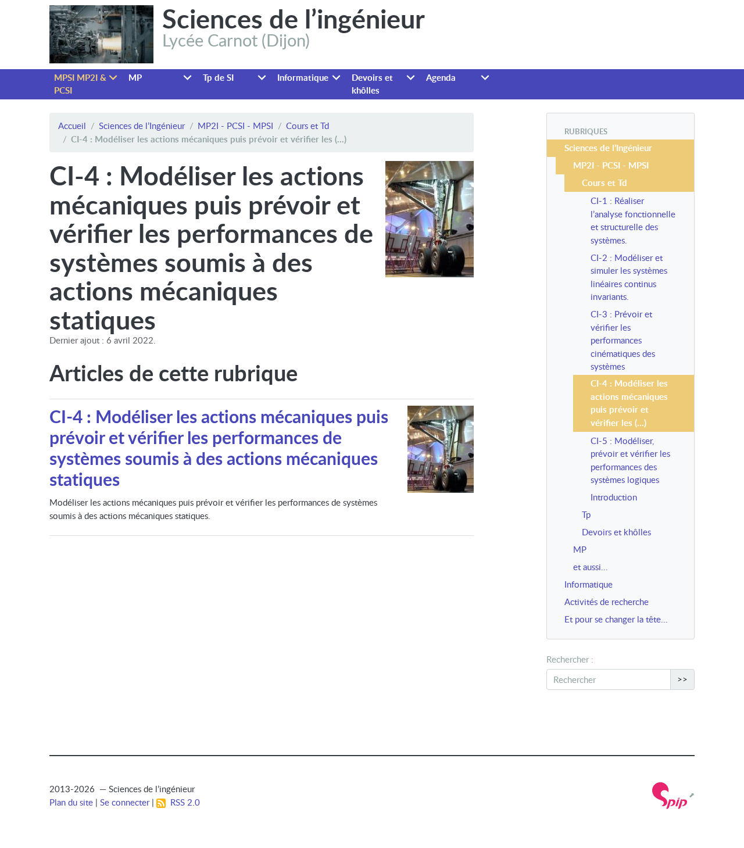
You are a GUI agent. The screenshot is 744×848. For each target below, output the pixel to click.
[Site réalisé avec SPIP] (673, 794)
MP (135, 77)
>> (682, 679)
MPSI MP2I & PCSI (80, 84)
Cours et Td (307, 125)
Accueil (72, 125)
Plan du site (71, 802)
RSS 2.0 (183, 802)
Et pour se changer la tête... (616, 619)
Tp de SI (218, 77)
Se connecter (124, 802)
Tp (586, 514)
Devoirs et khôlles (372, 84)
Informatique (302, 77)
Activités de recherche (606, 601)
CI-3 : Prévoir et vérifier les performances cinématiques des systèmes (623, 340)
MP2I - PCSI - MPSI (235, 125)
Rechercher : (569, 659)
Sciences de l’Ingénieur (142, 125)
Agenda (441, 77)
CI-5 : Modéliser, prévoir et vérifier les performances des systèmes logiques (630, 460)
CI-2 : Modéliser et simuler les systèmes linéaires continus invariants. (629, 277)
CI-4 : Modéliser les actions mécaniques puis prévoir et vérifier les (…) (629, 403)
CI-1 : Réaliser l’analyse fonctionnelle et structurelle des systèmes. (633, 220)
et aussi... (590, 567)
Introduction (614, 497)
